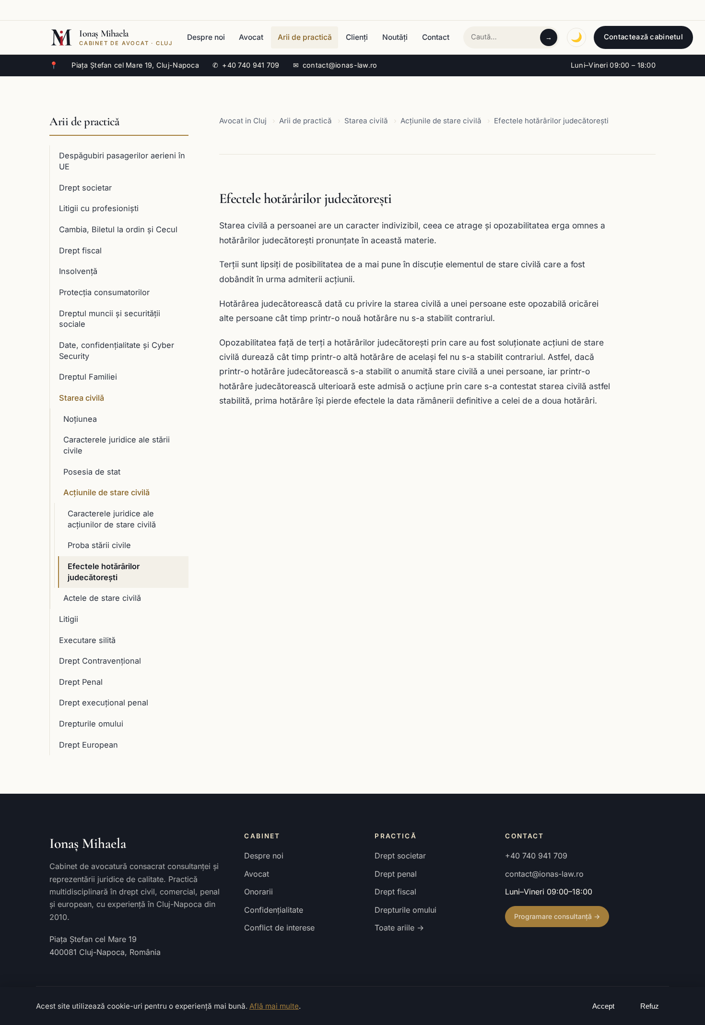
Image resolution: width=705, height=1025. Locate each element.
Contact (435, 37)
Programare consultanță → (557, 916)
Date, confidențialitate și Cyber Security (116, 350)
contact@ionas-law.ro (335, 65)
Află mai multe (274, 1006)
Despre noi (206, 37)
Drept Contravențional (100, 661)
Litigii (68, 619)
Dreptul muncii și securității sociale (109, 319)
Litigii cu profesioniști (99, 208)
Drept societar (85, 187)
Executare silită (87, 640)
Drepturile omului (91, 723)
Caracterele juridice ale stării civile (116, 445)
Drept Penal (81, 682)
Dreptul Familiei (88, 376)
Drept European (88, 745)
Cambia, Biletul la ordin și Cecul (118, 229)
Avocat (251, 37)
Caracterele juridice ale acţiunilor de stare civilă (112, 519)
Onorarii (258, 891)
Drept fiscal (80, 250)
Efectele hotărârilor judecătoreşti (104, 571)
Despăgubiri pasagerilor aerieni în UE (122, 161)
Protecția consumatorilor (104, 292)
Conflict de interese (279, 927)
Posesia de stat (91, 472)
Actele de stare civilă (102, 598)
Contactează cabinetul (643, 37)
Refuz (649, 1006)
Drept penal (396, 874)
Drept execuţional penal (103, 702)
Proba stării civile (99, 545)
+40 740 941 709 (246, 65)
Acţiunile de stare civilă (106, 492)
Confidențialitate (273, 910)
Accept (603, 1006)
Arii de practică (305, 37)
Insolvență (78, 271)
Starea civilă (81, 398)
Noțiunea (80, 419)
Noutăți (395, 37)
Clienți (357, 37)
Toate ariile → (399, 927)
